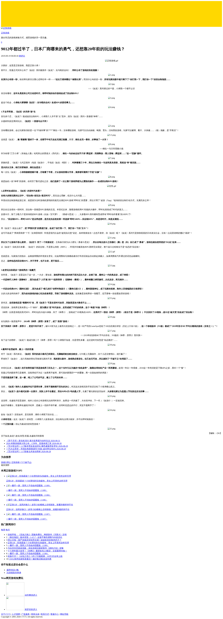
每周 (3, 530)
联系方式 (45, 614)
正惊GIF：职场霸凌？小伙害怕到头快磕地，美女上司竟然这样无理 (38, 543)
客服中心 (54, 614)
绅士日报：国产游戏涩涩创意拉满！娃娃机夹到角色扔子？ (34, 540)
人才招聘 (16, 614)
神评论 (22, 56)
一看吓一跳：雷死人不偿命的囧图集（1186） (28, 553)
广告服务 (25, 614)
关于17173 (5, 614)
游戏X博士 (6, 462)
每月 (8, 530)
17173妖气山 (25, 462)
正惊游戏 (15, 462)
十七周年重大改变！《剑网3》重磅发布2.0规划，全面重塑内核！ (37, 551)
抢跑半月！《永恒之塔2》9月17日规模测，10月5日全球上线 (35, 556)
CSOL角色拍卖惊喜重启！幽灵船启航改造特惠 (30, 559)
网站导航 (64, 614)
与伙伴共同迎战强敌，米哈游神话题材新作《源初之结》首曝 (35, 548)
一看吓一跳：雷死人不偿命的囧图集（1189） (28, 545)
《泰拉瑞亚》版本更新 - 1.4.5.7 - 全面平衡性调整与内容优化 (35, 537)
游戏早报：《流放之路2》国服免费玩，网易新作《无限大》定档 (37, 534)
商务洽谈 (35, 614)
